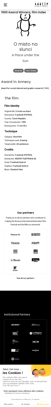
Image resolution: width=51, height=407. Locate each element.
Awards (18, 70)
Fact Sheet (31, 70)
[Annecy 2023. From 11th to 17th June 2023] (41, 5)
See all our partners (25, 278)
